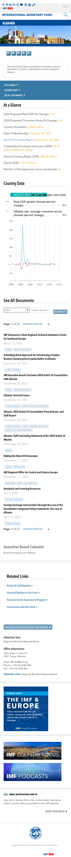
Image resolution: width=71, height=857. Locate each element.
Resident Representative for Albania (26, 627)
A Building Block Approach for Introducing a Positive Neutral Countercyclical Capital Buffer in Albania (32, 357)
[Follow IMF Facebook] (7, 4)
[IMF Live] (48, 852)
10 (40, 324)
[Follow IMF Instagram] (14, 4)
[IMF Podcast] (25, 4)
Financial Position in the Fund (22, 592)
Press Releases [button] (22, 349)
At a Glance (9, 85)
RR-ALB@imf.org (19, 662)
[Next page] (48, 324)
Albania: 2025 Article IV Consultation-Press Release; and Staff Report (34, 413)
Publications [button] (13, 369)
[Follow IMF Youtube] (21, 4)
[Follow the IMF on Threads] (17, 4)
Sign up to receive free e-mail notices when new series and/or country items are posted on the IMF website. (32, 801)
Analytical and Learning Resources (22, 488)
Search (59, 312)
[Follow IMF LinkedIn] (10, 4)
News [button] (8, 349)
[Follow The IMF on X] (3, 4)
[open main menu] (65, 7)
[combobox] (16, 310)
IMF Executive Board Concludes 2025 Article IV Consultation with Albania (36, 377)
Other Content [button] (14, 499)
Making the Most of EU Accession (21, 456)
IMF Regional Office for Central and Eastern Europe (31, 472)
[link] (8, 53)
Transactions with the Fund (21, 607)
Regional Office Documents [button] (21, 483)
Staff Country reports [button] (35, 406)
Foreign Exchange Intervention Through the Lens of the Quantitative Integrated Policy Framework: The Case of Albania (33, 509)
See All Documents (13, 95)
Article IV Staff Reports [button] (19, 430)
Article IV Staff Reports (18, 585)
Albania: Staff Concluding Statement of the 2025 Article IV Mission (34, 438)
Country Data (11, 90)
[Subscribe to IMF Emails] (29, 4)
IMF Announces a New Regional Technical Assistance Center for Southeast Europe (35, 337)
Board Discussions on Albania (19, 553)
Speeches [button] (19, 467)
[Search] (66, 15)
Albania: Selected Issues (17, 395)
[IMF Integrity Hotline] (33, 4)
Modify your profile (55, 811)
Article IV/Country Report (19, 140)
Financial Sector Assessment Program (26, 599)
